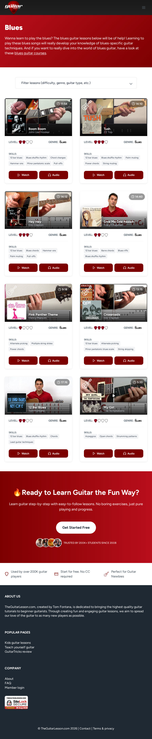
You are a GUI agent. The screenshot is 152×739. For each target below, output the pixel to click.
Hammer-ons (16, 163)
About (9, 679)
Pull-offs (58, 163)
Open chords (106, 436)
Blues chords (32, 250)
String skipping (125, 349)
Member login (14, 687)
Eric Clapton (36, 225)
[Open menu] (143, 7)
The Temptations (114, 410)
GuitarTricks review (18, 651)
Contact (85, 728)
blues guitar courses (30, 53)
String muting (110, 163)
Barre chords (107, 250)
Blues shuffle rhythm (36, 157)
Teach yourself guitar (19, 647)
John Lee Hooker (39, 132)
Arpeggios (90, 436)
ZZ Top (108, 132)
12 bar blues (16, 157)
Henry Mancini (37, 318)
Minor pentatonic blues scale (99, 349)
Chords (54, 436)
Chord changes (58, 157)
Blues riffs (123, 250)
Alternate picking (19, 343)
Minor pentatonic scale (38, 163)
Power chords (92, 163)
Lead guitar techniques (21, 442)
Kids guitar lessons (18, 643)
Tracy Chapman (113, 225)
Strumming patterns (127, 436)
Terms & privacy (103, 728)
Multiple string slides (41, 343)
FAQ (8, 683)
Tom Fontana (36, 410)
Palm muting (132, 157)
